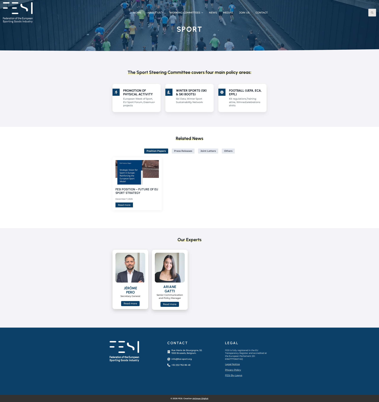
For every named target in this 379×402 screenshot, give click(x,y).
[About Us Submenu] (163, 12)
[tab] (156, 151)
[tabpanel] (189, 183)
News (213, 12)
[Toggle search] (372, 12)
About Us (154, 12)
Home (137, 12)
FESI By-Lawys (233, 375)
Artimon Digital (200, 398)
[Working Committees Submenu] (203, 12)
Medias (228, 12)
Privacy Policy (233, 369)
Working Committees (184, 12)
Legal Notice (232, 364)
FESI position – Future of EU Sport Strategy (136, 191)
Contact (262, 12)
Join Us (244, 12)
